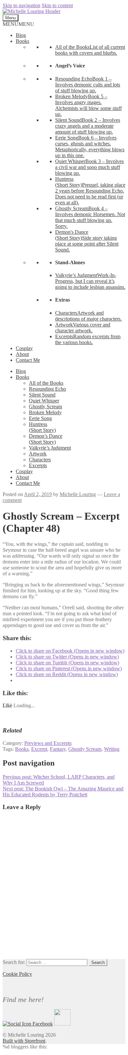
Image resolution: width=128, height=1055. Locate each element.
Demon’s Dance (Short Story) (45, 439)
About (22, 354)
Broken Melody (45, 412)
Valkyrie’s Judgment (50, 448)
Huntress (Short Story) (42, 427)
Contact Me (28, 360)
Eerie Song (40, 418)
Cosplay (24, 348)
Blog (21, 35)
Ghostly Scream (45, 406)
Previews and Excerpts (48, 743)
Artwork (38, 453)
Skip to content (57, 5)
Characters (40, 459)
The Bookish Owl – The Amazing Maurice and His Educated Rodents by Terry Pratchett (63, 791)
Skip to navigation (21, 5)
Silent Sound (42, 395)
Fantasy (58, 749)
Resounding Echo (47, 389)
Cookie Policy (17, 974)
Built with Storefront (24, 1041)
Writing (111, 749)
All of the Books (46, 383)
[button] (18, 24)
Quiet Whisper (44, 400)
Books (22, 41)
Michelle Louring (78, 494)
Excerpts (38, 465)
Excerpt (39, 749)
